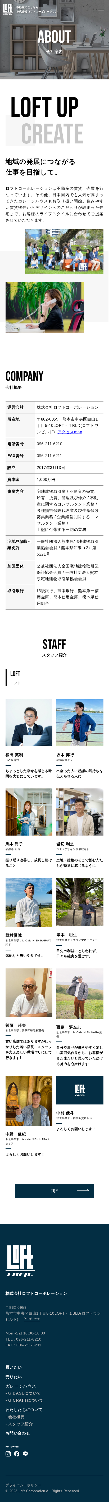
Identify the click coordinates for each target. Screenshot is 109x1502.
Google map (32, 1318)
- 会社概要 (15, 1416)
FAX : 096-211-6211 (24, 1345)
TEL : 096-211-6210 (24, 1339)
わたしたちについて (24, 1409)
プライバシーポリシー (23, 1485)
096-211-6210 (49, 443)
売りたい (14, 1376)
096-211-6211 (49, 455)
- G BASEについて (23, 1393)
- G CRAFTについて (25, 1400)
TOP (54, 1191)
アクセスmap (69, 432)
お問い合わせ (18, 1433)
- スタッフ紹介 (19, 1424)
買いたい (14, 1367)
